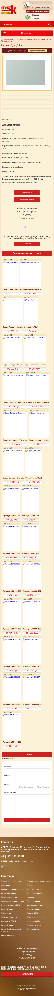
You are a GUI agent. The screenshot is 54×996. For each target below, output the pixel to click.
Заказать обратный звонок (37, 11)
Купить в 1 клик (27, 192)
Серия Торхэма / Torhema (37, 402)
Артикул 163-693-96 (11, 516)
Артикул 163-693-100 (12, 591)
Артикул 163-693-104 (12, 666)
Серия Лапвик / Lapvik (13, 327)
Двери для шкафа (8, 893)
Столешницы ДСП (34, 893)
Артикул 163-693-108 (12, 742)
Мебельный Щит (34, 921)
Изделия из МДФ (34, 889)
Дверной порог (7, 925)
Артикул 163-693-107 (32, 704)
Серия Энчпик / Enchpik (13, 478)
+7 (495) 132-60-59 (40, 7)
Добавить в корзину (27, 199)
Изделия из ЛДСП (8, 921)
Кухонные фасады (44, 39)
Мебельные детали (9, 917)
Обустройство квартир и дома (26, 39)
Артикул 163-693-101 (32, 591)
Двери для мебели (8, 935)
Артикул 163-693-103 (32, 629)
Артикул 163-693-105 (32, 666)
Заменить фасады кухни (11, 881)
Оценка (6, 784)
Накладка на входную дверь (12, 901)
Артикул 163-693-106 (12, 704)
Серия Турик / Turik (33, 478)
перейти (34, 182)
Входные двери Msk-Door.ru (27, 986)
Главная (12, 39)
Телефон (7, 775)
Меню (9, 24)
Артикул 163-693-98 (11, 553)
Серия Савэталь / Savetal (35, 365)
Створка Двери (33, 929)
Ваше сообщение (10, 792)
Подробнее (27, 244)
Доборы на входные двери (12, 889)
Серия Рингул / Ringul (12, 365)
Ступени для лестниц (36, 917)
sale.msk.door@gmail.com (21, 861)
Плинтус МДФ (32, 913)
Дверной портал (7, 909)
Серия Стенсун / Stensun (14, 402)
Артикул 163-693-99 (30, 553)
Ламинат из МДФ (34, 925)
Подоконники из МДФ (10, 897)
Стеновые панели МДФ (10, 905)
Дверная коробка (34, 901)
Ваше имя (7, 766)
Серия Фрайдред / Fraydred (15, 440)
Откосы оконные (34, 909)
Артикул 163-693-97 (30, 516)
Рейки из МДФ (7, 913)
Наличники (5, 885)
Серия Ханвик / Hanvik (39, 440)
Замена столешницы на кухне (39, 881)
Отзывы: (6, 119)
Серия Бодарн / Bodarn (30, 289)
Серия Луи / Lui (31, 327)
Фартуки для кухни (34, 905)
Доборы (30, 885)
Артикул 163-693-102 (12, 629)
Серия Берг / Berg (11, 289)
